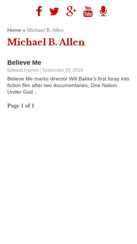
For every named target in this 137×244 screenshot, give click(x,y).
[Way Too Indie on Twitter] (51, 11)
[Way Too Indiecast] (100, 11)
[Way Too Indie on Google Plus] (68, 11)
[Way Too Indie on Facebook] (36, 11)
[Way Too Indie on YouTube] (85, 11)
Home (14, 30)
